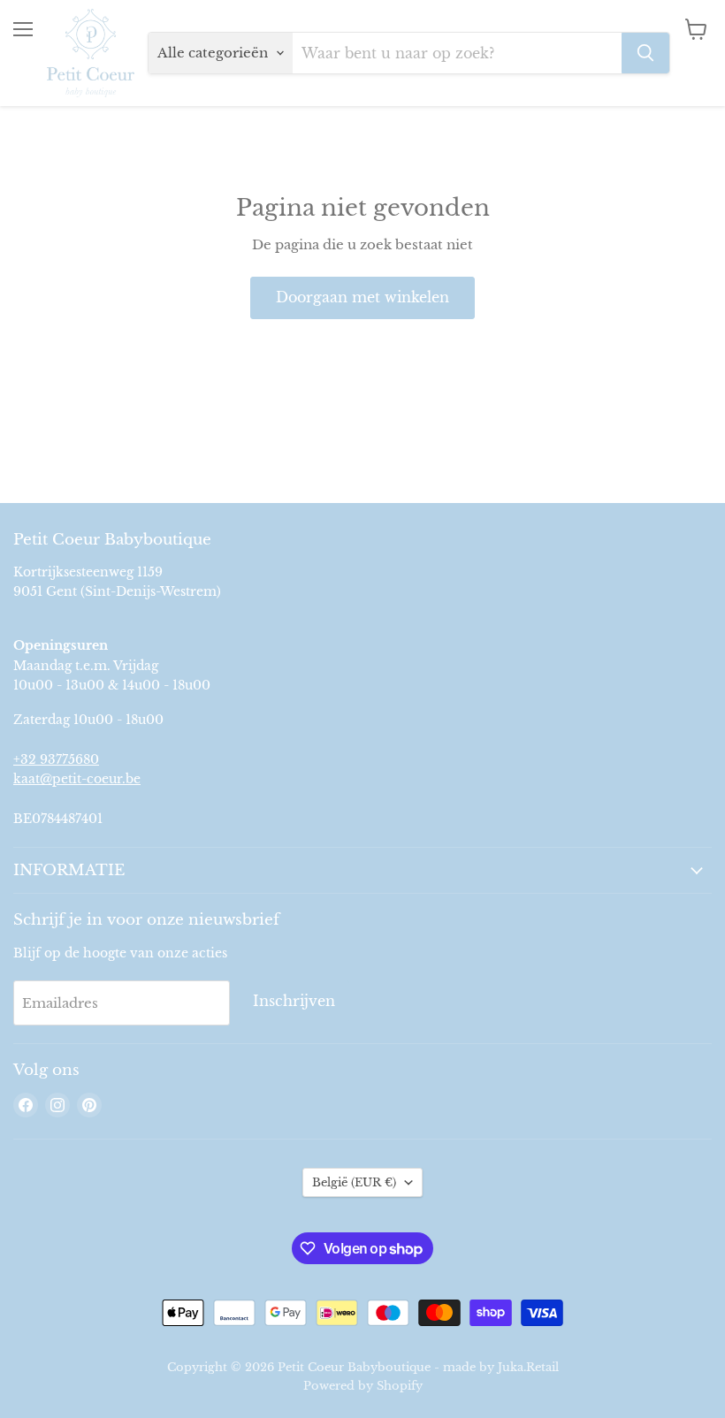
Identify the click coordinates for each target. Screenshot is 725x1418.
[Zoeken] (645, 53)
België (354, 1182)
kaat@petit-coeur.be (77, 779)
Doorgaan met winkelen (362, 297)
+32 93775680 (56, 759)
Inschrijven (294, 1001)
